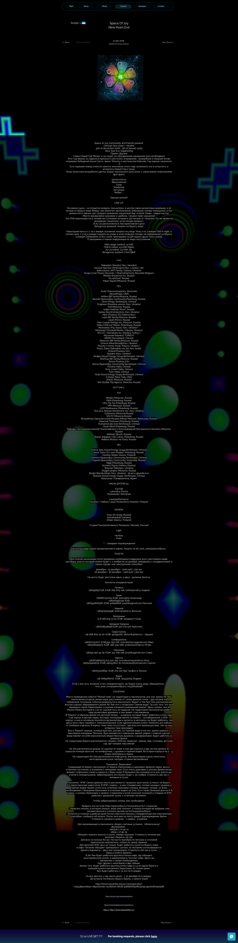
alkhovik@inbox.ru (133, 634)
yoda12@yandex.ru (134, 644)
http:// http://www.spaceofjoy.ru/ (119, 910)
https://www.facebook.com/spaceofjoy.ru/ (119, 905)
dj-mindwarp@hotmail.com (133, 663)
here (154, 936)
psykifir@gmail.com (132, 603)
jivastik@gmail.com (135, 652)
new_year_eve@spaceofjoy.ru (110, 686)
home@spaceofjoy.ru (140, 811)
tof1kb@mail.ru (133, 590)
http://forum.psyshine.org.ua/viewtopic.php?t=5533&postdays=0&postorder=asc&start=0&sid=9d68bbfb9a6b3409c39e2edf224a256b (119, 885)
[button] (120, 78)
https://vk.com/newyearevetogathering (119, 896)
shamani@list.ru (123, 611)
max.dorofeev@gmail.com (134, 642)
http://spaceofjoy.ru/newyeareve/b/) (125, 806)
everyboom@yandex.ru (131, 660)
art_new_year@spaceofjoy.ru (151, 548)
